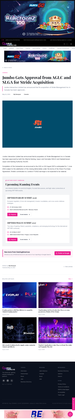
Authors (60, 373)
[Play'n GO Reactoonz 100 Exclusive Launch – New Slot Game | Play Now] (37, 56)
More (70, 279)
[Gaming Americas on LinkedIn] (7, 380)
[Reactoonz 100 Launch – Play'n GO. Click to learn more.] (37, 19)
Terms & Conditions (63, 387)
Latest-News (19, 48)
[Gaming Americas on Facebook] (3, 380)
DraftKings (52, 48)
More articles (69, 266)
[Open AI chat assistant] (70, 414)
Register (13, 214)
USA (22, 379)
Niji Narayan (17, 94)
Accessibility (61, 392)
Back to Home (8, 67)
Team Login (61, 395)
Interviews (24, 371)
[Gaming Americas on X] (11, 380)
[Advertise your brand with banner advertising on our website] (37, 414)
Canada (26, 94)
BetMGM (11, 48)
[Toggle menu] (71, 44)
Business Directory (26, 381)
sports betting (36, 48)
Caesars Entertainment (63, 48)
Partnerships (24, 373)
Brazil (5, 48)
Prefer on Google (63, 253)
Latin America (43, 371)
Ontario (44, 48)
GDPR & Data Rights (63, 389)
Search (60, 376)
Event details (24, 214)
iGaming (28, 48)
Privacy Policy (62, 384)
